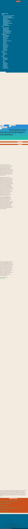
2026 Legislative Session (4, 13)
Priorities (2, 14)
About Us (2, 56)
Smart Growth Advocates (6, 32)
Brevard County (5, 37)
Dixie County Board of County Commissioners (9, 501)
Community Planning (6, 27)
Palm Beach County (5, 45)
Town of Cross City (4, 510)
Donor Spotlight (5, 59)
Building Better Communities (7, 21)
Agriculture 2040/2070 (6, 35)
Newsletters (4, 62)
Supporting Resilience (6, 22)
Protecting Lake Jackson (6, 25)
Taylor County (5, 48)
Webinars (2, 51)
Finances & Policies (5, 63)
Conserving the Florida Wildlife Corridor (8, 17)
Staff (3, 60)
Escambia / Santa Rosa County (7, 40)
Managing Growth (5, 24)
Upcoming (4, 52)
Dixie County (4, 39)
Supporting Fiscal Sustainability (7, 16)
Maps (1, 125)
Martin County (5, 44)
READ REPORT (2, 278)
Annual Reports (5, 64)
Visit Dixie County (3, 505)
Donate (18, 1)
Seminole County (5, 46)
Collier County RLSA (5, 38)
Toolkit (2, 26)
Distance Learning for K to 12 (7, 33)
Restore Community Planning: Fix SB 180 (8, 15)
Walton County (5, 50)
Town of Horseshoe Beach (5, 512)
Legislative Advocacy (6, 28)
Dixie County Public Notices (5, 503)
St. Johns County (5, 47)
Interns (4, 61)
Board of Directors (5, 58)
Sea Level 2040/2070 (5, 36)
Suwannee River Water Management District (8, 507)
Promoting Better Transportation (7, 23)
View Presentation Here (4, 277)
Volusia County (5, 49)
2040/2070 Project (3, 34)
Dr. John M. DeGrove (5, 68)
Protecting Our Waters (6, 20)
